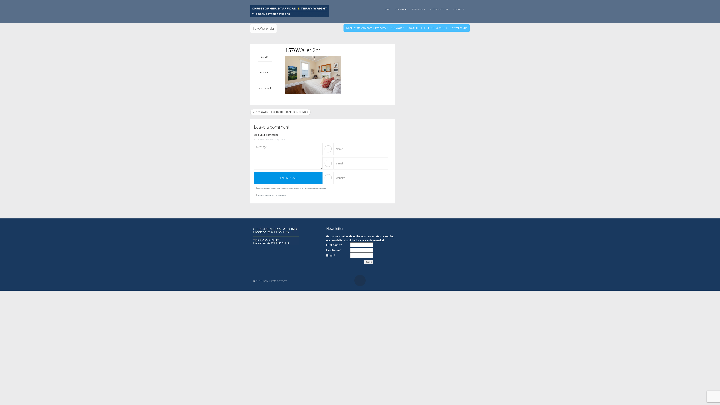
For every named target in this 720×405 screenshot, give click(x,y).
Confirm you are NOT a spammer (271, 195)
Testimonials (418, 9)
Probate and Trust (439, 9)
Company (400, 9)
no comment (265, 88)
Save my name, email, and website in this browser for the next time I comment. (291, 189)
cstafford (264, 72)
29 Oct (264, 57)
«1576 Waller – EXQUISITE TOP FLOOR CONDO (280, 112)
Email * (330, 255)
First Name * (334, 245)
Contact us (459, 9)
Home (387, 9)
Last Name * (333, 250)
